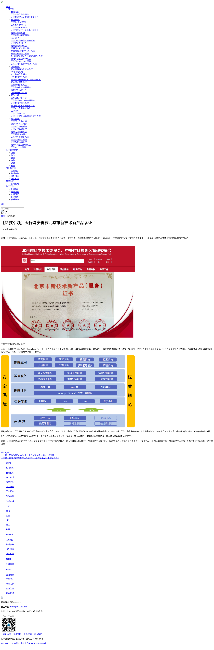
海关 (13, 160)
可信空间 (15, 95)
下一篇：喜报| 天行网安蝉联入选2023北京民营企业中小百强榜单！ (30, 458)
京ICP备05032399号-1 (10, 643)
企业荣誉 (15, 197)
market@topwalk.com (18, 607)
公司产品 (10, 9)
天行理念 (15, 192)
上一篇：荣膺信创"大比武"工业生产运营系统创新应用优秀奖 (27, 455)
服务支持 (15, 179)
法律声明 (17, 634)
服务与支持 (11, 168)
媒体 (13, 163)
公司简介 (15, 189)
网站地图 (7, 634)
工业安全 (15, 111)
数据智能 (15, 20)
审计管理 (15, 38)
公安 (13, 153)
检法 (13, 155)
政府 (13, 166)
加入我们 (38, 634)
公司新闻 (15, 184)
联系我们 (15, 199)
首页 (8, 7)
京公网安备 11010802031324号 (34, 643)
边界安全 (15, 67)
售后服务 (15, 173)
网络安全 (15, 119)
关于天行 (10, 186)
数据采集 (15, 12)
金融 (13, 158)
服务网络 (15, 176)
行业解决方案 (12, 150)
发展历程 (15, 194)
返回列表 (6, 452)
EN (2, 204)
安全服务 (15, 171)
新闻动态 (10, 181)
